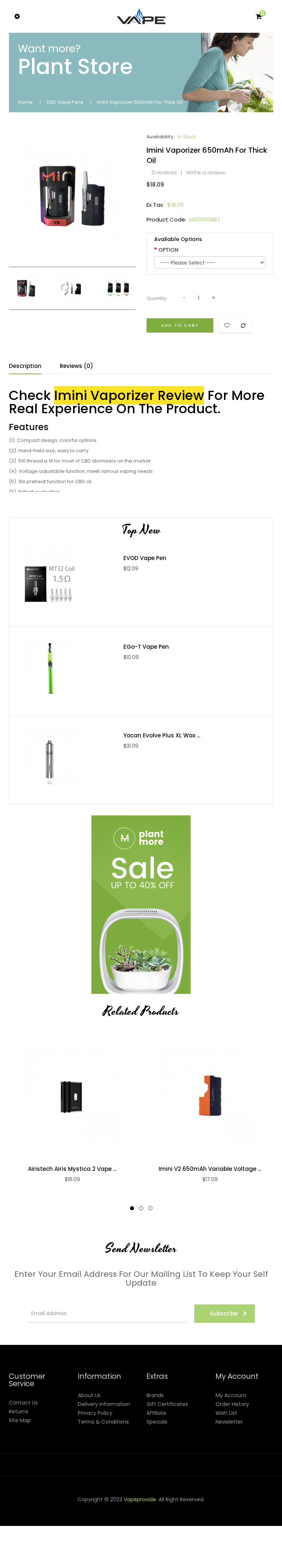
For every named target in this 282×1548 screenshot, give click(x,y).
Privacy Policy (95, 1413)
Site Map (20, 1420)
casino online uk (171, 1508)
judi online (221, 1508)
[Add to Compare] (64, 1096)
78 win (200, 1508)
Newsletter (229, 1421)
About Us (89, 1395)
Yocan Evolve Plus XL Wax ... (161, 735)
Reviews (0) (76, 366)
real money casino (201, 1526)
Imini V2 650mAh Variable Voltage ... (210, 1169)
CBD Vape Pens (64, 102)
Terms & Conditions (103, 1421)
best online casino (211, 1517)
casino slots (249, 1508)
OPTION (168, 250)
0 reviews (164, 172)
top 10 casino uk (251, 1534)
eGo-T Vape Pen (146, 647)
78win (143, 1508)
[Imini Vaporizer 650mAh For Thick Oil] (26, 287)
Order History (232, 1404)
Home (25, 102)
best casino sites (38, 1543)
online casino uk (55, 1526)
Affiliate (156, 1413)
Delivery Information (104, 1404)
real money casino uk (108, 1508)
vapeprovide (140, 1499)
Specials (157, 1421)
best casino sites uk (101, 1526)
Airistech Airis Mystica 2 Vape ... (72, 1169)
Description (25, 366)
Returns (18, 1411)
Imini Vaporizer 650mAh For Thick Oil (140, 102)
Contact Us (23, 1402)
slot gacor (30, 1517)
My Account (231, 1395)
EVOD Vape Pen (144, 558)
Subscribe (224, 1313)
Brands (155, 1395)
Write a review (205, 172)
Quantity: (157, 298)
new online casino (110, 1517)
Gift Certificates (167, 1404)
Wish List (226, 1413)
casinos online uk (65, 1517)
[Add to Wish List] (80, 1096)
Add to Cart (180, 325)
